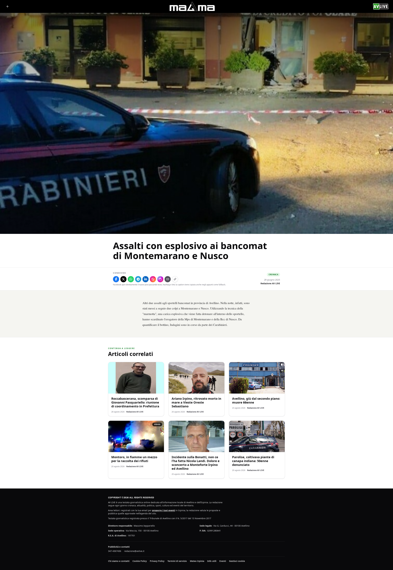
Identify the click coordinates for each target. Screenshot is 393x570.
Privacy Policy (157, 561)
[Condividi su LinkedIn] (145, 279)
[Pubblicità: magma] (191, 6)
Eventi (222, 561)
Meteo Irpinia (197, 561)
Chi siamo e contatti (118, 561)
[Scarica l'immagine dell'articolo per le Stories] (153, 279)
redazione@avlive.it (134, 551)
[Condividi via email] (168, 279)
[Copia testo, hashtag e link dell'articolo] (175, 279)
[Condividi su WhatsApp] (131, 279)
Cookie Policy (139, 561)
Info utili (211, 561)
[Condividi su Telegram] (138, 279)
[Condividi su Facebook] (116, 279)
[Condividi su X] (123, 279)
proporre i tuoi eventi (163, 510)
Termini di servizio (177, 561)
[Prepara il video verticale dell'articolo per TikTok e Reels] (160, 279)
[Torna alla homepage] (7, 6)
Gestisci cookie (237, 561)
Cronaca (273, 274)
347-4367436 (114, 551)
